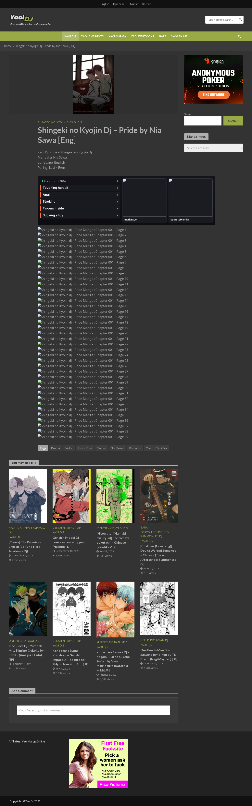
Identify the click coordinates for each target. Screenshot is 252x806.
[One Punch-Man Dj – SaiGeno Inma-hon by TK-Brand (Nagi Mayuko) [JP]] (159, 608)
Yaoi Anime (179, 36)
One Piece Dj (18, 641)
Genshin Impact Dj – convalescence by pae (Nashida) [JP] (68, 542)
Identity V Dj (105, 528)
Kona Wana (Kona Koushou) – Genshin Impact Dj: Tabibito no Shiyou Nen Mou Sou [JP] (70, 657)
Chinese (133, 4)
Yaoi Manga (117, 36)
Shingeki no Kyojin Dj (53, 122)
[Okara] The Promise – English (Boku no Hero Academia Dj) (25, 546)
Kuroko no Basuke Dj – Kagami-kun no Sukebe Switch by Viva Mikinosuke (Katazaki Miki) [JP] (113, 661)
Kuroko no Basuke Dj (112, 642)
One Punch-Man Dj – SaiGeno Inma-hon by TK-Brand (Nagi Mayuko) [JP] (158, 654)
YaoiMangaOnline (33, 741)
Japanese (119, 4)
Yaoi (149, 448)
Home (8, 46)
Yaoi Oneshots (92, 36)
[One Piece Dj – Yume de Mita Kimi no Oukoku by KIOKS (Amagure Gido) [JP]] (28, 608)
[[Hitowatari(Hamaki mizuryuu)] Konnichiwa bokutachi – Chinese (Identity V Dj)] (115, 496)
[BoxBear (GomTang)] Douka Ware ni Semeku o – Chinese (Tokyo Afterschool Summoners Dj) (158, 555)
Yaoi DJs (70, 36)
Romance (135, 448)
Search (188, 114)
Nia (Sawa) (117, 448)
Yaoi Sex (161, 448)
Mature (101, 448)
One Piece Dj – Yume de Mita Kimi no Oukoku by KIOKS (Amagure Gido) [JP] (26, 652)
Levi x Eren (85, 448)
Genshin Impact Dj (66, 527)
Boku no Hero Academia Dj (27, 530)
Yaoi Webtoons (142, 36)
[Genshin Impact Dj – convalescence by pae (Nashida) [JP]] (72, 495)
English (105, 4)
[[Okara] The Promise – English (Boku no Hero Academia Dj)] (28, 496)
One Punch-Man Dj (154, 640)
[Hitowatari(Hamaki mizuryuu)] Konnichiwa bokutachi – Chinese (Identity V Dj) (113, 540)
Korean (146, 4)
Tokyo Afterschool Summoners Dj (155, 534)
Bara (162, 36)
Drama (55, 448)
